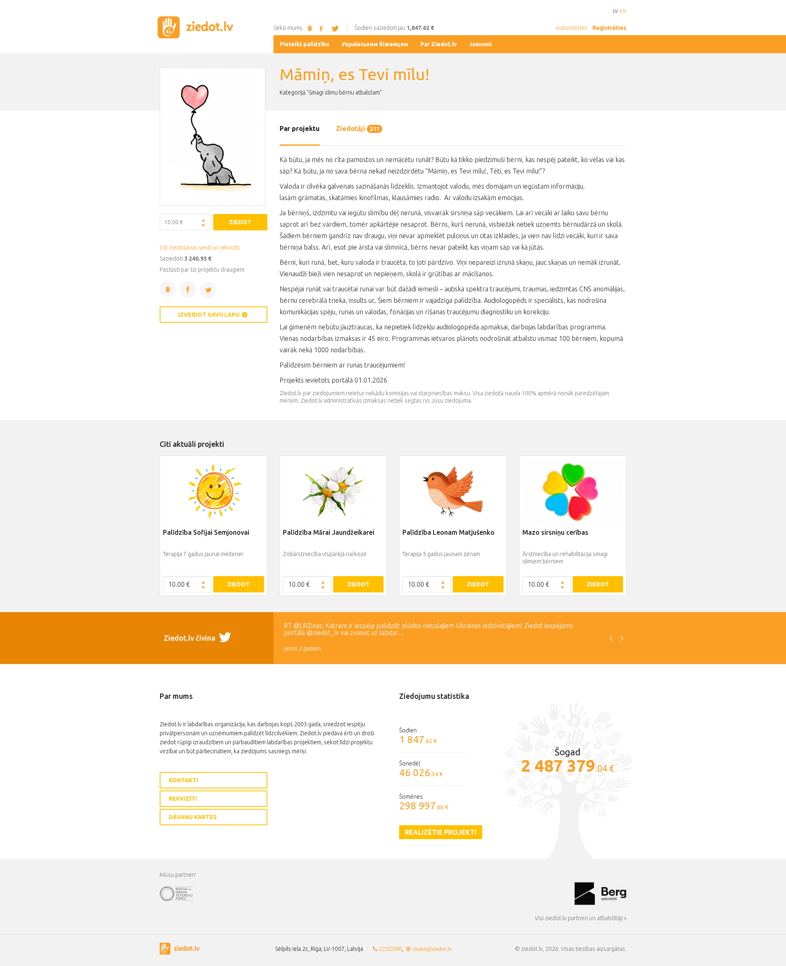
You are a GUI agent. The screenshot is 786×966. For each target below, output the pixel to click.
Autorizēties (571, 28)
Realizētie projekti (441, 832)
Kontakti (183, 780)
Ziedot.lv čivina (190, 638)
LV (615, 11)
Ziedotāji (357, 128)
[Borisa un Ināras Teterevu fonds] (367, 893)
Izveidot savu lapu (209, 314)
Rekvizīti (183, 798)
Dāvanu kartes (193, 817)
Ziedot (240, 222)
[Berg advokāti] (600, 893)
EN (623, 11)
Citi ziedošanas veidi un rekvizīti (199, 247)
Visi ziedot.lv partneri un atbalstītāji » (580, 918)
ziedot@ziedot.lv (432, 949)
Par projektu (300, 128)
